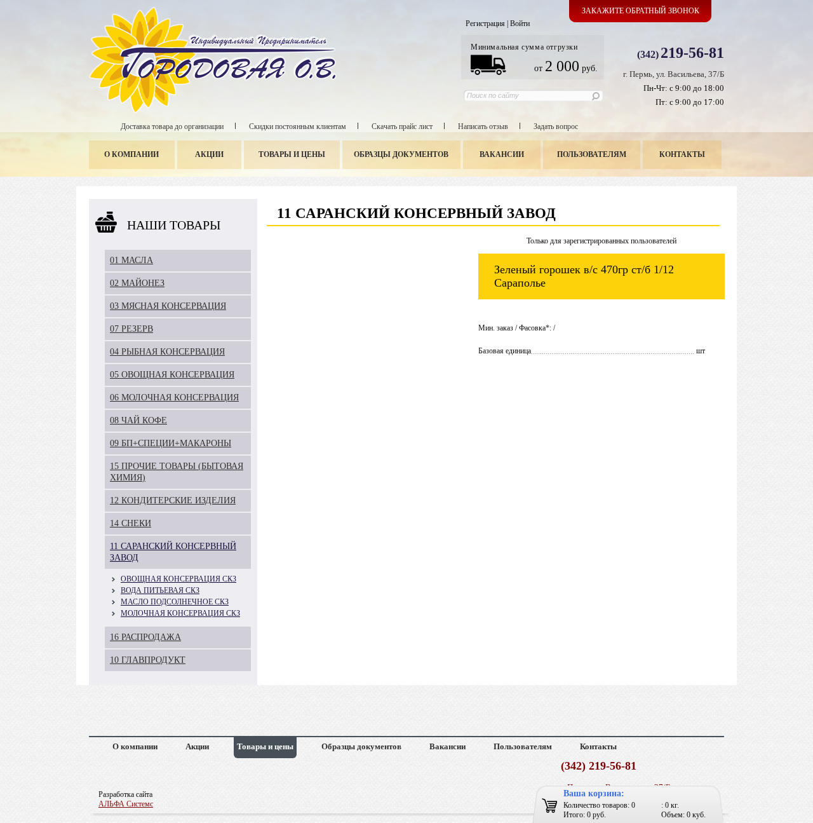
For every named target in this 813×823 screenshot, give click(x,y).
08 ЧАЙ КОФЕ (138, 420)
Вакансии (502, 154)
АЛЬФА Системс (125, 803)
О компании (131, 154)
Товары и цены (292, 154)
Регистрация (485, 23)
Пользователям (591, 154)
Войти (520, 23)
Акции (209, 154)
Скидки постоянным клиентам (297, 126)
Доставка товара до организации (172, 126)
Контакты (682, 154)
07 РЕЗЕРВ (131, 329)
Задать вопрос (556, 126)
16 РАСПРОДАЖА (145, 637)
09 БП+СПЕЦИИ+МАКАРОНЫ (170, 443)
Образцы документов (401, 154)
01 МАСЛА (131, 260)
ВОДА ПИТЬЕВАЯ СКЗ (160, 590)
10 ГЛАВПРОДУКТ (147, 660)
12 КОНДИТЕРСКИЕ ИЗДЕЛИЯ (173, 500)
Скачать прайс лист (402, 126)
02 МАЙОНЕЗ (137, 283)
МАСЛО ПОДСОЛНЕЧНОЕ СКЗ (175, 601)
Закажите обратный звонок (640, 10)
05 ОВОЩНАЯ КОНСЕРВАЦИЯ (172, 374)
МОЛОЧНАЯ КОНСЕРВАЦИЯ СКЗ (180, 613)
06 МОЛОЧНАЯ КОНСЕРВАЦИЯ (174, 397)
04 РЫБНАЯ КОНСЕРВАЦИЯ (167, 352)
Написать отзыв (483, 126)
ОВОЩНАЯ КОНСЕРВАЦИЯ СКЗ (178, 579)
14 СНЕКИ (130, 523)
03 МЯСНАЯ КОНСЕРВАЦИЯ (168, 306)
